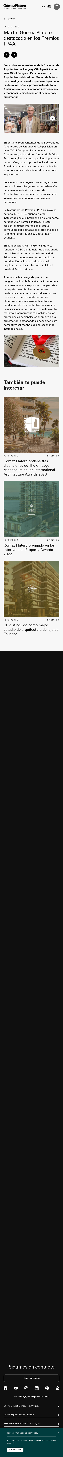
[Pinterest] (47, 1389)
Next (52, 118)
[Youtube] (16, 1389)
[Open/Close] (56, 6)
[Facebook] (5, 1389)
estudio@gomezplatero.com (31, 1397)
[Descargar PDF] (7, 55)
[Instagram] (26, 1389)
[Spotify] (57, 1389)
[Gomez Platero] (14, 6)
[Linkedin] (37, 1389)
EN (43, 7)
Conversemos (15, 1450)
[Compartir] (14, 55)
